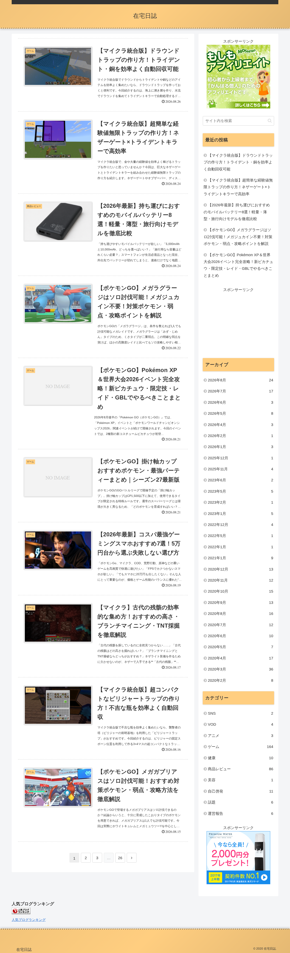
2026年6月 (240, 402)
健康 (240, 758)
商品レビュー (240, 769)
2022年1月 (240, 547)
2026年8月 (240, 380)
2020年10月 (240, 591)
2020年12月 (240, 569)
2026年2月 (240, 436)
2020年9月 (240, 602)
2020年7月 (240, 625)
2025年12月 (240, 458)
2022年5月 (240, 536)
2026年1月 (240, 447)
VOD (240, 724)
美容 (240, 780)
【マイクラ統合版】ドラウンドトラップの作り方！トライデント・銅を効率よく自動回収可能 (238, 162)
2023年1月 (240, 513)
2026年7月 (240, 391)
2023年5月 (240, 491)
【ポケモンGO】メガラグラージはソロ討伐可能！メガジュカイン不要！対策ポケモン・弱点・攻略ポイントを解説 (238, 237)
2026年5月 (240, 413)
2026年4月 (240, 424)
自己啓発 (240, 791)
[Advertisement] (238, 323)
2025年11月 (240, 469)
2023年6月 (240, 480)
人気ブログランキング (29, 920)
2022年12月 (240, 525)
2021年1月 (240, 558)
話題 (240, 802)
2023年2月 (240, 502)
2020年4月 (240, 658)
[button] (269, 120)
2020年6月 (240, 636)
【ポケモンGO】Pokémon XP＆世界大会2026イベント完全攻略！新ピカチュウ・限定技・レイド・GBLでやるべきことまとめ (238, 265)
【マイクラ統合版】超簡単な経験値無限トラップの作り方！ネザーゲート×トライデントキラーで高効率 (238, 187)
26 (120, 858)
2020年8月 (240, 613)
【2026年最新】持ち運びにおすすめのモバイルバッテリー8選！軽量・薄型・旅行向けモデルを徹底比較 (237, 212)
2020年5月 (240, 647)
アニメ (240, 736)
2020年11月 (240, 580)
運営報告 (240, 813)
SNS (240, 713)
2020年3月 (240, 669)
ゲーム (240, 747)
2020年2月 (240, 680)
